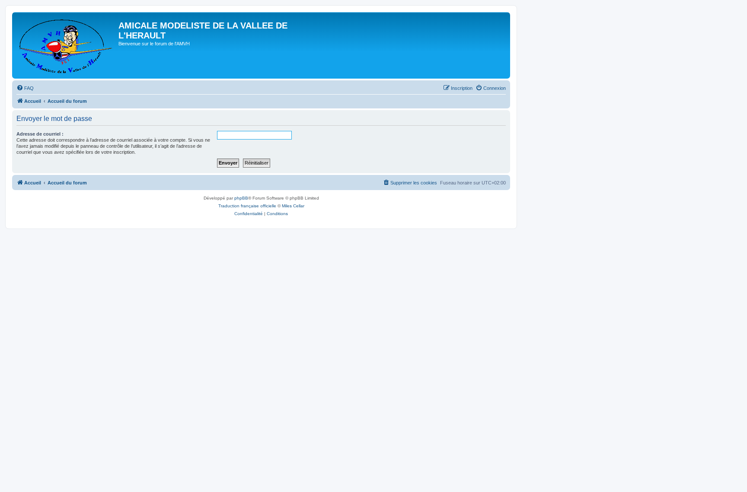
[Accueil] (66, 45)
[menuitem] (25, 88)
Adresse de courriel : (40, 133)
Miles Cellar (293, 205)
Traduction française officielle (247, 205)
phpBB (241, 198)
